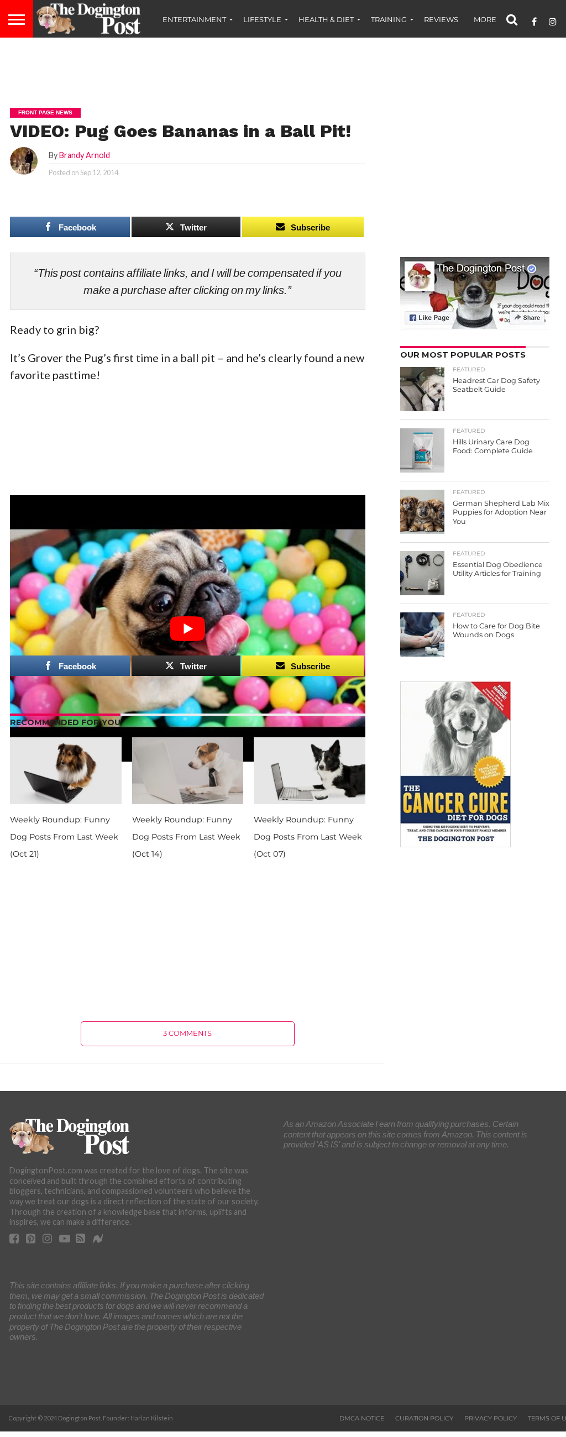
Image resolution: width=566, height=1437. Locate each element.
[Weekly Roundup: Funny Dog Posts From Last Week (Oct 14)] (188, 799)
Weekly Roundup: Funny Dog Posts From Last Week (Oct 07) (308, 837)
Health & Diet (326, 19)
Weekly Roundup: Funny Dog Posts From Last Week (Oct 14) (186, 837)
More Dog (495, 19)
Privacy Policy (490, 1418)
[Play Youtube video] (187, 628)
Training (389, 19)
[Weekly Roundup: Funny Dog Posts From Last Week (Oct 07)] (309, 799)
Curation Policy (424, 1418)
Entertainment (194, 19)
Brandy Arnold (84, 155)
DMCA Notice (361, 1418)
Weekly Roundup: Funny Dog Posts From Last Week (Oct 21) (64, 837)
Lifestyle (262, 19)
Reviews (441, 19)
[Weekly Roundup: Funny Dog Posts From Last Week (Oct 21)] (66, 799)
